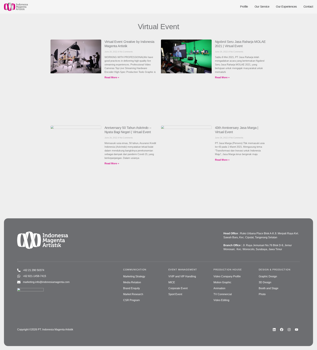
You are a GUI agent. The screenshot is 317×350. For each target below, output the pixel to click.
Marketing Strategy (134, 276)
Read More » (112, 77)
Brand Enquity (131, 288)
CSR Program (131, 300)
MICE (171, 282)
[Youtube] (296, 329)
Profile (244, 6)
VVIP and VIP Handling (182, 276)
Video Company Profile (227, 276)
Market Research (133, 294)
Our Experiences (286, 6)
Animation (219, 288)
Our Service (262, 6)
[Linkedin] (274, 329)
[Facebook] (281, 329)
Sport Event (175, 294)
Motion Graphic (222, 282)
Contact (308, 6)
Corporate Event (178, 288)
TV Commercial (222, 294)
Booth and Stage (268, 288)
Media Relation (132, 282)
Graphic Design (268, 276)
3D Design (265, 282)
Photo (262, 294)
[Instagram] (289, 329)
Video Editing (221, 300)
